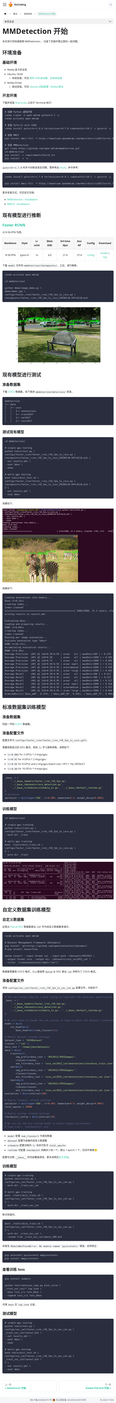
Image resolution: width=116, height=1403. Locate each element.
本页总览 (9, 21)
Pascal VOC (16, 926)
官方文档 (63, 1157)
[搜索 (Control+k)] (111, 4)
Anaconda (21, 102)
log (105, 257)
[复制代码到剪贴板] (109, 111)
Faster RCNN (13, 224)
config (90, 255)
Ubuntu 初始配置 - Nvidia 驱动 (46, 86)
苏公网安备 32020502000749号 (71, 1399)
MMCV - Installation (18, 204)
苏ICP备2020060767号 (41, 1399)
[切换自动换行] (104, 111)
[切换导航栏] (4, 4)
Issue (63, 167)
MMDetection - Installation (22, 199)
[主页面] (5, 13)
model (104, 253)
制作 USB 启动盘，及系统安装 (46, 78)
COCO (11, 391)
